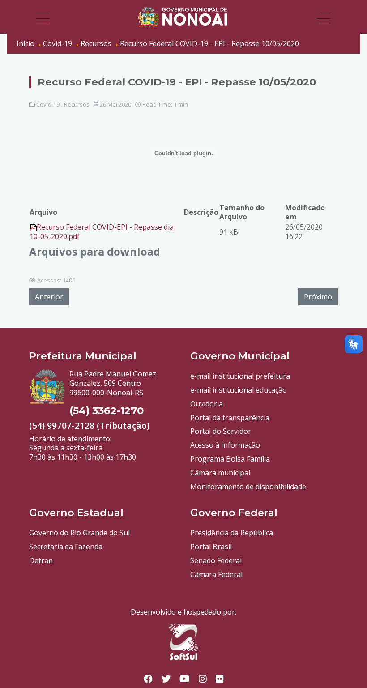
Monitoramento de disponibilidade (248, 486)
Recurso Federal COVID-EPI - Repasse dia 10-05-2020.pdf (102, 231)
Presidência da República (231, 533)
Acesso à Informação (225, 445)
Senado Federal (216, 560)
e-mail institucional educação (238, 390)
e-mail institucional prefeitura (240, 376)
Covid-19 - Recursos (63, 104)
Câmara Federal (216, 574)
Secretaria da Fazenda (65, 546)
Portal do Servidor (220, 431)
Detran (41, 560)
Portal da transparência (229, 418)
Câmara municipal (220, 473)
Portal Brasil (211, 546)
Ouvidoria (206, 404)
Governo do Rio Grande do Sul (79, 533)
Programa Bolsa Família (230, 459)
